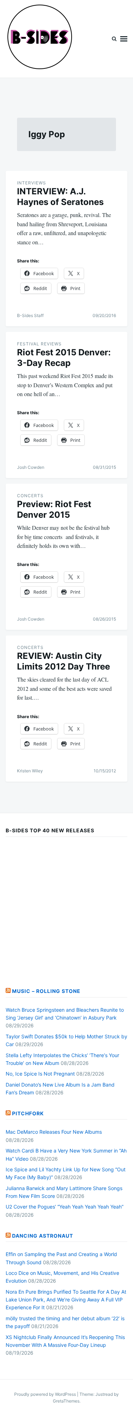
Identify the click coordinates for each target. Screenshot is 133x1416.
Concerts (30, 495)
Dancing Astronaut (42, 1236)
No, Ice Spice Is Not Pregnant (40, 1074)
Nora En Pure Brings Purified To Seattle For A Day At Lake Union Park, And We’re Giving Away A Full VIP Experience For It (66, 1300)
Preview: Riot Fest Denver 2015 (54, 509)
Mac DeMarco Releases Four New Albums (54, 1132)
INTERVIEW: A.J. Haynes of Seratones (60, 196)
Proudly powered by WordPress (45, 1394)
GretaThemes (66, 1401)
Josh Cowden (30, 467)
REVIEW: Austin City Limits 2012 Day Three (63, 661)
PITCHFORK (28, 1113)
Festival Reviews (39, 343)
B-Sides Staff (30, 315)
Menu (123, 39)
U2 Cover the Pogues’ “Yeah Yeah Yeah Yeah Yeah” (64, 1207)
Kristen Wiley (30, 770)
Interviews (31, 182)
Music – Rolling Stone (46, 991)
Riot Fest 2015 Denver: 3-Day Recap (64, 357)
